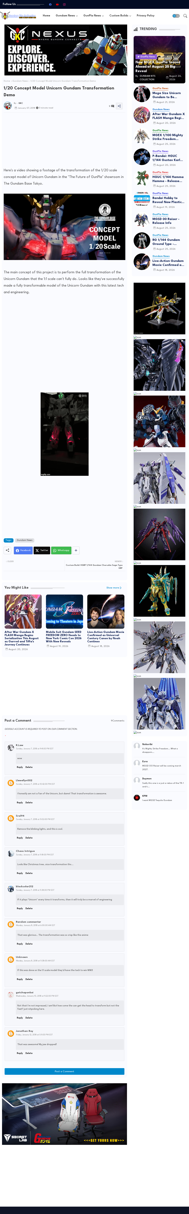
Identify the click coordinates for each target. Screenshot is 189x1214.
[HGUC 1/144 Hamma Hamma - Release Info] (142, 177)
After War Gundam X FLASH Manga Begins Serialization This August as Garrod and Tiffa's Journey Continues (22, 638)
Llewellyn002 (24, 780)
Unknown (22, 957)
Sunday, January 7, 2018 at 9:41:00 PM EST (34, 749)
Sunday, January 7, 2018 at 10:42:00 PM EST (35, 784)
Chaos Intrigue (25, 851)
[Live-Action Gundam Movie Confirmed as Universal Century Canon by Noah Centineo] (142, 261)
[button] (176, 16)
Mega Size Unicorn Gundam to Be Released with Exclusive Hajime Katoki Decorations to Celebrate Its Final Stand (168, 95)
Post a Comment (64, 1071)
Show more (112, 588)
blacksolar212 (24, 886)
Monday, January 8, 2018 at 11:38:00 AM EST (35, 961)
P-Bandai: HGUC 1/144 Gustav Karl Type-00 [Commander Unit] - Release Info (167, 158)
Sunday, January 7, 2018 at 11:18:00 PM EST (35, 855)
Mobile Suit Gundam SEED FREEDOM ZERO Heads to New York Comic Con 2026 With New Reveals (64, 637)
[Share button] (76, 550)
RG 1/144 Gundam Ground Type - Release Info (166, 242)
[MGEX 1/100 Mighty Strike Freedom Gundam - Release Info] (142, 136)
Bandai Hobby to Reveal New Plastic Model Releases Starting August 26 (167, 200)
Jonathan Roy (24, 1031)
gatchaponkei (24, 992)
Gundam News (65, 15)
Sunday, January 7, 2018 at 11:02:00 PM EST (35, 819)
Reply (20, 767)
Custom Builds (118, 15)
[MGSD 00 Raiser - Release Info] (142, 220)
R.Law (19, 745)
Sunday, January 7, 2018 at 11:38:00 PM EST (35, 890)
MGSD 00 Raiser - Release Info (165, 221)
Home (46, 15)
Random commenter (28, 922)
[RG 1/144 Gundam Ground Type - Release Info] (142, 240)
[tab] (46, 16)
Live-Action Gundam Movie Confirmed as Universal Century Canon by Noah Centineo (105, 637)
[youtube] (57, 4)
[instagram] (64, 4)
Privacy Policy (145, 15)
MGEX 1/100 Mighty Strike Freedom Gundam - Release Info (167, 137)
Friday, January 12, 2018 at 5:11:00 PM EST (34, 1035)
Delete (28, 767)
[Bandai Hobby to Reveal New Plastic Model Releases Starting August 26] (142, 199)
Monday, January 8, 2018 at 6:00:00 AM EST (35, 925)
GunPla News (92, 15)
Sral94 (20, 816)
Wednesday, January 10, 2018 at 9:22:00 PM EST (37, 996)
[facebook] (50, 4)
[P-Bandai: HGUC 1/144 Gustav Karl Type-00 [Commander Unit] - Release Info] (142, 156)
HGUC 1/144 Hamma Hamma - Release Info (168, 179)
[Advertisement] (64, 141)
